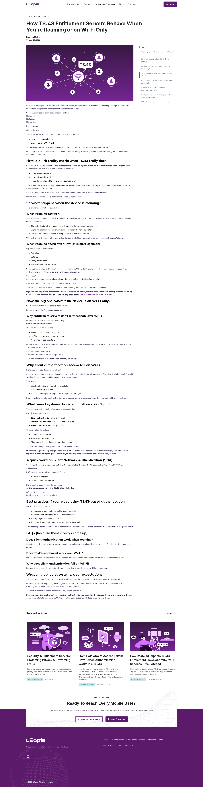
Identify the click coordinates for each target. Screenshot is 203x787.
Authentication (117, 739)
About (111, 745)
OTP (33, 434)
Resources (129, 745)
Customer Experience (135, 739)
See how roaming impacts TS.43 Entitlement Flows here (51, 283)
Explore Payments (116, 719)
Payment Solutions (155, 739)
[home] (38, 4)
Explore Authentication (89, 719)
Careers (119, 745)
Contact (170, 4)
